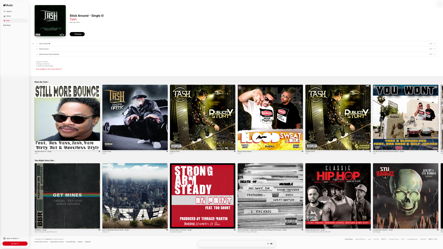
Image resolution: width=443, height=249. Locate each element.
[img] (8, 5)
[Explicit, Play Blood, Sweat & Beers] (240, 147)
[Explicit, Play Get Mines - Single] (37, 225)
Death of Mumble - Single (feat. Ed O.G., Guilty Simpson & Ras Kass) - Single (265, 164)
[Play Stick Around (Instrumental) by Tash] (37, 54)
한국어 (403, 239)
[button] (15, 11)
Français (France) (394, 239)
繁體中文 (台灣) (432, 239)
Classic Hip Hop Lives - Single (316, 164)
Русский (376, 239)
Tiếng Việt (423, 239)
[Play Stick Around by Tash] (37, 44)
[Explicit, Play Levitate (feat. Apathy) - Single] (376, 225)
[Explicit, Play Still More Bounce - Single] (37, 147)
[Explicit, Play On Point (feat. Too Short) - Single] (173, 225)
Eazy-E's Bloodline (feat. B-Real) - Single (117, 164)
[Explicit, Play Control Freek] (105, 147)
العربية (369, 239)
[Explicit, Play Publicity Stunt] (173, 147)
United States (349, 239)
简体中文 (383, 239)
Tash (73, 19)
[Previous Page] (32, 117)
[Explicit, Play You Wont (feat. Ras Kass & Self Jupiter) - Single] (376, 147)
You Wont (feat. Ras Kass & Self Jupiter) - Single (390, 86)
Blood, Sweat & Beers (245, 86)
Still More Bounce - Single (44, 86)
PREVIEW (429, 43)
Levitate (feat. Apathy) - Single (384, 164)
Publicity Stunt (175, 86)
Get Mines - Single (41, 164)
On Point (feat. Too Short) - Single (182, 164)
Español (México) (360, 239)
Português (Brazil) (412, 239)
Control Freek (107, 86)
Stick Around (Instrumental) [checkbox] (49, 54)
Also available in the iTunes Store (48, 69)
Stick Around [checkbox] (43, 43)
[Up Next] (268, 243)
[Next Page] (440, 117)
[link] (42, 82)
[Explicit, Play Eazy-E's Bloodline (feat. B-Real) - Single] (105, 225)
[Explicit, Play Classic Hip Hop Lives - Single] (308, 225)
